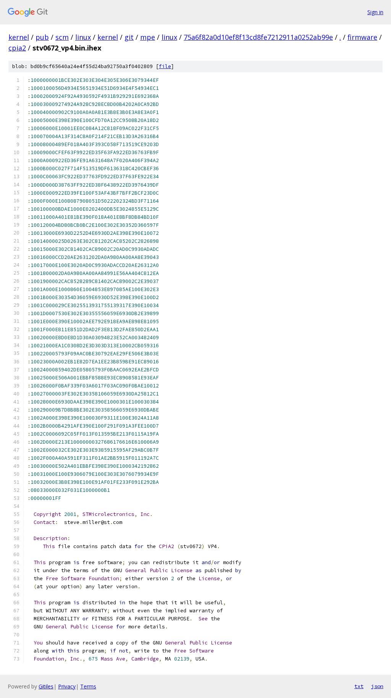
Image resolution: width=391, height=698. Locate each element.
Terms (88, 686)
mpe (147, 37)
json (377, 686)
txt (359, 686)
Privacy (67, 686)
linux (83, 37)
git (129, 37)
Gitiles (46, 686)
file (165, 66)
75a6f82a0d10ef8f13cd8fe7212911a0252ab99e (258, 37)
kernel (18, 37)
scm (62, 37)
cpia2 (17, 47)
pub (42, 37)
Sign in (375, 12)
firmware (362, 37)
